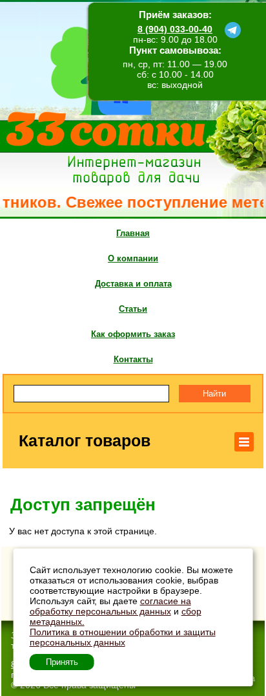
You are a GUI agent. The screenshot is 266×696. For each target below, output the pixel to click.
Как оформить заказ (133, 334)
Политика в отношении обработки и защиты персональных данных (123, 637)
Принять (62, 662)
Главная (133, 233)
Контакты (133, 359)
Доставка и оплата (133, 283)
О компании (133, 258)
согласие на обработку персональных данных (110, 606)
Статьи (133, 309)
